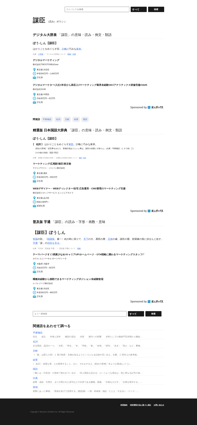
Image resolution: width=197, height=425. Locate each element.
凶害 (76, 119)
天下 (85, 239)
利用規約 (123, 405)
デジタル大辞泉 (45, 35)
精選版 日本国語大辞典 (50, 130)
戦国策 (51, 239)
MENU (35, 2)
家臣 (71, 144)
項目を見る (53, 243)
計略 (64, 49)
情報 (69, 54)
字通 (35, 243)
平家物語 (47, 119)
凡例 (74, 54)
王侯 (110, 239)
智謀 (35, 239)
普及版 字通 (42, 222)
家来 (78, 49)
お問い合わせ (159, 405)
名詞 (58, 119)
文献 (67, 119)
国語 (85, 119)
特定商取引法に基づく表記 (140, 405)
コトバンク (46, 9)
